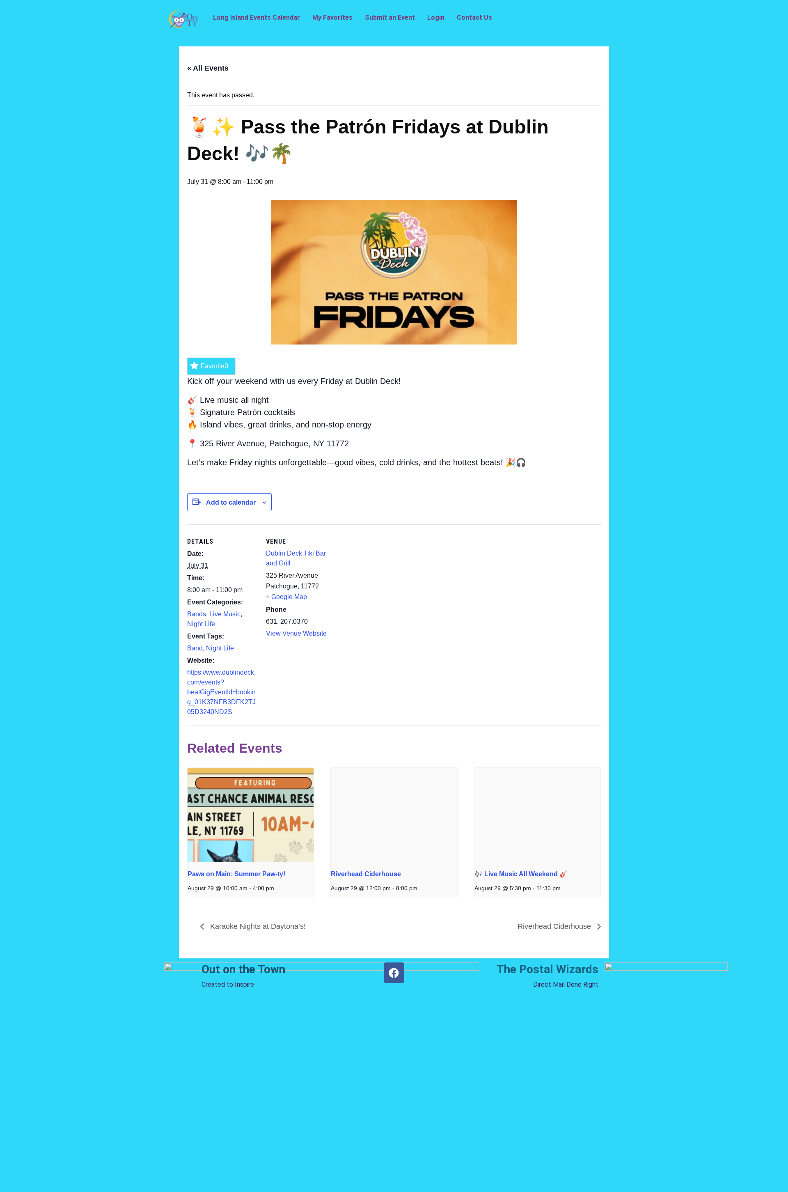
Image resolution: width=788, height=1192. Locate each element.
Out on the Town (243, 969)
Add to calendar (231, 502)
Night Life (201, 623)
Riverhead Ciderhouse (366, 873)
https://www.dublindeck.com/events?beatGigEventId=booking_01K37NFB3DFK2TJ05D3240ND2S (221, 692)
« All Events (208, 68)
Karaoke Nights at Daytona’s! (257, 926)
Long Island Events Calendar (256, 17)
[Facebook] (394, 972)
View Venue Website (296, 633)
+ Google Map (286, 596)
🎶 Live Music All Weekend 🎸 (521, 873)
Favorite (214, 366)
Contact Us (474, 17)
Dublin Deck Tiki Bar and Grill (296, 558)
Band (195, 648)
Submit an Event (390, 17)
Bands (196, 614)
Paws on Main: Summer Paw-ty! (236, 873)
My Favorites (332, 17)
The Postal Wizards (547, 969)
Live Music (225, 614)
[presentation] (251, 815)
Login (435, 17)
